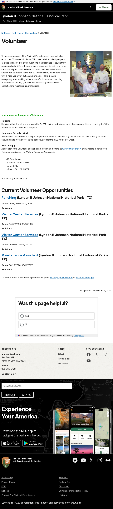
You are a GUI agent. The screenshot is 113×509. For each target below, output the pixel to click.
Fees (38, 21)
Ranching (8, 198)
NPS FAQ (63, 477)
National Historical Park (34, 16)
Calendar (30, 21)
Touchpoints (79, 335)
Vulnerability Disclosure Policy (73, 491)
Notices (5, 491)
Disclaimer (64, 486)
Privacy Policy (8, 482)
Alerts (11, 21)
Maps (21, 21)
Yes (27, 315)
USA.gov (63, 495)
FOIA (3, 486)
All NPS (26, 394)
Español (64, 363)
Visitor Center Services (19, 214)
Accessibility (7, 477)
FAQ (62, 354)
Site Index (65, 359)
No (26, 324)
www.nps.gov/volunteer (61, 277)
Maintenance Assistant (19, 255)
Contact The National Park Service (18, 495)
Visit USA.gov (73, 502)
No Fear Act (64, 482)
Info (3, 21)
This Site (9, 394)
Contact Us (7, 373)
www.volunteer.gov (71, 148)
